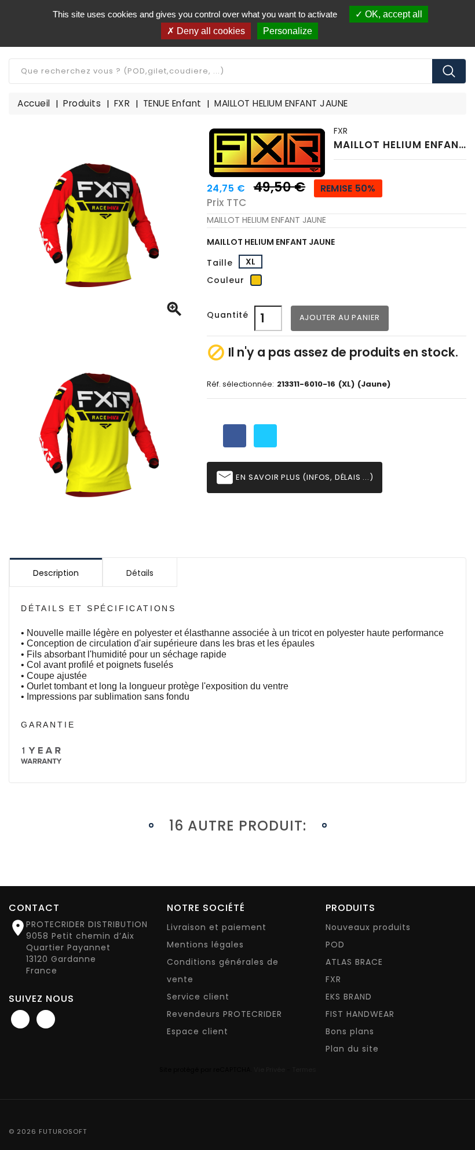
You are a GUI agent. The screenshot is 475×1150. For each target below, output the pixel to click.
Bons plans (350, 1031)
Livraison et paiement (216, 927)
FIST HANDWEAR (360, 1014)
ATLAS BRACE (354, 962)
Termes (304, 1069)
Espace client (197, 1031)
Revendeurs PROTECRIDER (224, 1014)
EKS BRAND (349, 996)
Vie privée (269, 1069)
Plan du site (352, 1049)
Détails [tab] (140, 573)
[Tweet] (265, 435)
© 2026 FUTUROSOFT (48, 1131)
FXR (341, 131)
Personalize (287, 31)
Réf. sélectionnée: (240, 384)
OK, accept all (392, 14)
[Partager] (234, 435)
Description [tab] (56, 573)
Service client (198, 996)
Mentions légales (205, 944)
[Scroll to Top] (454, 1109)
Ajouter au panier (340, 317)
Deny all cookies (209, 31)
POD (335, 944)
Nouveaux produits (368, 927)
